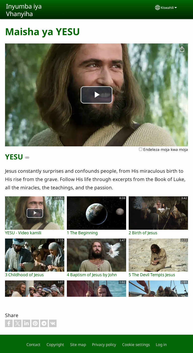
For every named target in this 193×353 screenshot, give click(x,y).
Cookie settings (136, 344)
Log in (161, 344)
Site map (78, 344)
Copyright (55, 344)
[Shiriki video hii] (182, 49)
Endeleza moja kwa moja (165, 149)
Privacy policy (104, 344)
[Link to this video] (27, 157)
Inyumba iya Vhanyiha (24, 10)
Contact (33, 344)
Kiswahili (167, 7)
